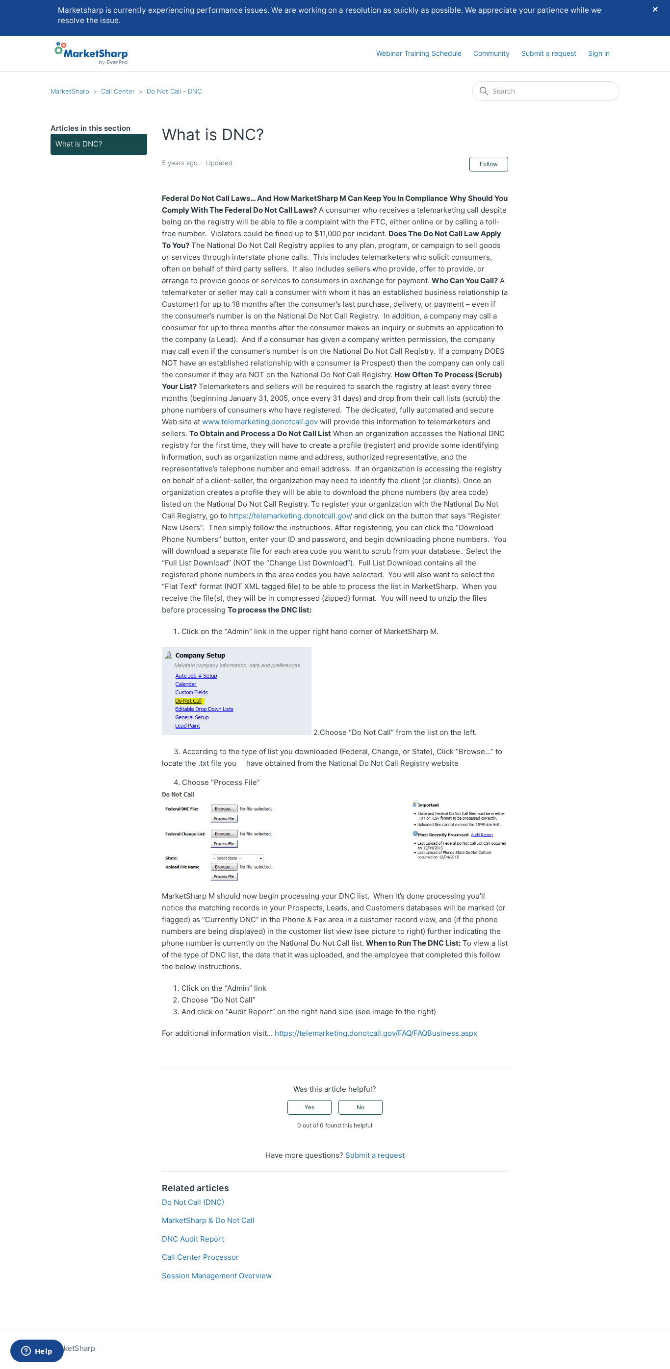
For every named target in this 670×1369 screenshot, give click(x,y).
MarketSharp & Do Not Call (208, 1220)
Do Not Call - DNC (174, 91)
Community (491, 53)
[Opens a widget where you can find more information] (37, 1352)
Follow (489, 164)
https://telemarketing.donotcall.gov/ (290, 515)
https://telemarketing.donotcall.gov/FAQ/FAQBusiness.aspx (376, 1033)
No (360, 1107)
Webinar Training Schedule (419, 53)
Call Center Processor (200, 1257)
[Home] (91, 54)
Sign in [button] (599, 53)
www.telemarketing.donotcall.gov (260, 421)
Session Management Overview (217, 1275)
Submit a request (548, 53)
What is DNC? (78, 143)
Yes (309, 1107)
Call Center (118, 91)
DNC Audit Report (193, 1239)
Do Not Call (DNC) (193, 1202)
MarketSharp (70, 91)
